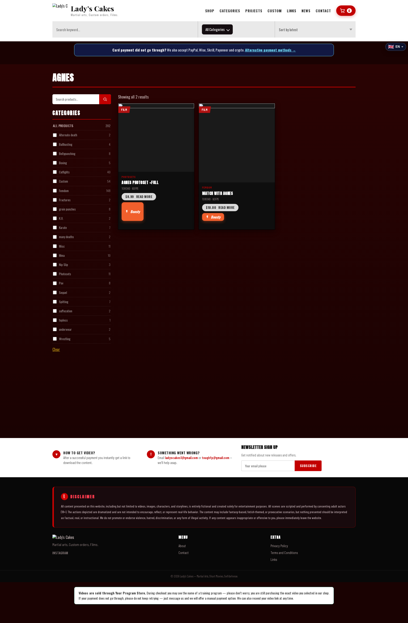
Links (291, 10)
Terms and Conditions (284, 552)
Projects (253, 10)
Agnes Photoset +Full (140, 182)
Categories (230, 10)
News (306, 10)
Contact (323, 10)
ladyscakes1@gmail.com (181, 457)
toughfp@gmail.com (215, 457)
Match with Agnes (217, 193)
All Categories (215, 29)
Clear (56, 349)
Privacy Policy (279, 546)
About (182, 546)
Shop (209, 10)
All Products (63, 125)
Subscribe (308, 465)
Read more (138, 196)
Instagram (60, 552)
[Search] (105, 99)
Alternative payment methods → (270, 49)
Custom (275, 10)
